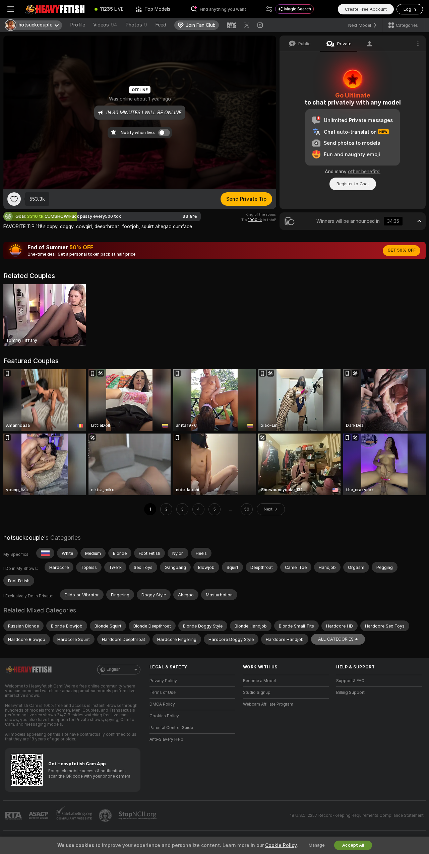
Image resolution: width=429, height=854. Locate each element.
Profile (77, 25)
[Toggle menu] (10, 9)
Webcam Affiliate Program (268, 704)
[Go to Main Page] (54, 9)
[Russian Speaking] (45, 553)
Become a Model (259, 680)
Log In (410, 9)
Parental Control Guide (171, 727)
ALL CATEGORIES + (338, 639)
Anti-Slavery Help (166, 739)
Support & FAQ (350, 680)
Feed (160, 25)
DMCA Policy (162, 704)
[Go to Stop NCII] (138, 815)
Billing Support (350, 692)
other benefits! (364, 171)
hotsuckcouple (23, 537)
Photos (136, 25)
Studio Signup (256, 692)
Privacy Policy (163, 680)
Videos (105, 25)
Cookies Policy (164, 716)
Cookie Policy (281, 845)
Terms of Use (162, 692)
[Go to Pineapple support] (106, 815)
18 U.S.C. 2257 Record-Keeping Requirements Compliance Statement (357, 815)
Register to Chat (352, 183)
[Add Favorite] (14, 199)
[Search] (269, 9)
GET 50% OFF (401, 250)
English (114, 669)
